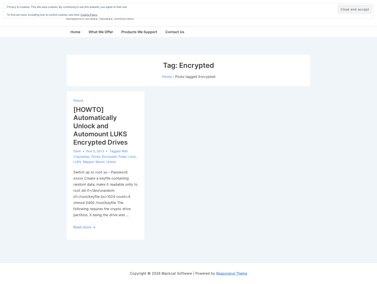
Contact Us (174, 32)
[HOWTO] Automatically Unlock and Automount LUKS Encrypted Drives (100, 126)
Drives (95, 156)
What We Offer (101, 32)
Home (75, 32)
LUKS (77, 162)
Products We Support (139, 32)
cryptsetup (81, 156)
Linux (132, 156)
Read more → (84, 227)
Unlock (111, 162)
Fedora (78, 100)
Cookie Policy (89, 14)
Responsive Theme (231, 273)
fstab (122, 156)
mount (100, 162)
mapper (88, 162)
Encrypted (109, 156)
